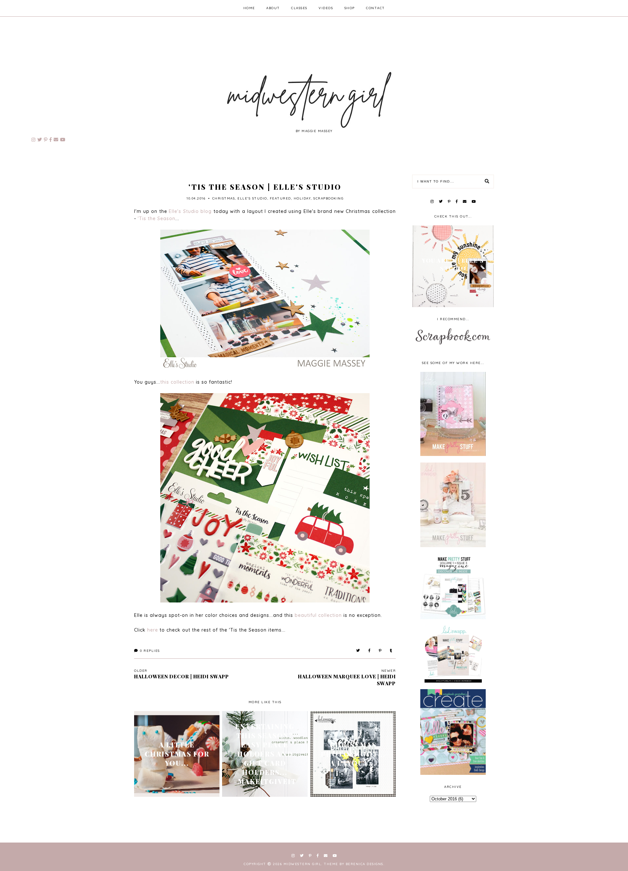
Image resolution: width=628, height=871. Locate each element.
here (152, 630)
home (249, 8)
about (273, 8)
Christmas (223, 198)
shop (349, 8)
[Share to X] (358, 651)
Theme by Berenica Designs (353, 864)
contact (375, 8)
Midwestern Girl (303, 864)
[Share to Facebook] (369, 651)
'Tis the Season (156, 218)
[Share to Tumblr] (391, 651)
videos (326, 8)
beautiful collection (318, 615)
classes (299, 8)
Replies (150, 651)
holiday (302, 198)
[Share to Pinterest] (380, 651)
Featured (280, 198)
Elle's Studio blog (190, 211)
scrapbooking (328, 198)
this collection (177, 382)
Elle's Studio (252, 198)
